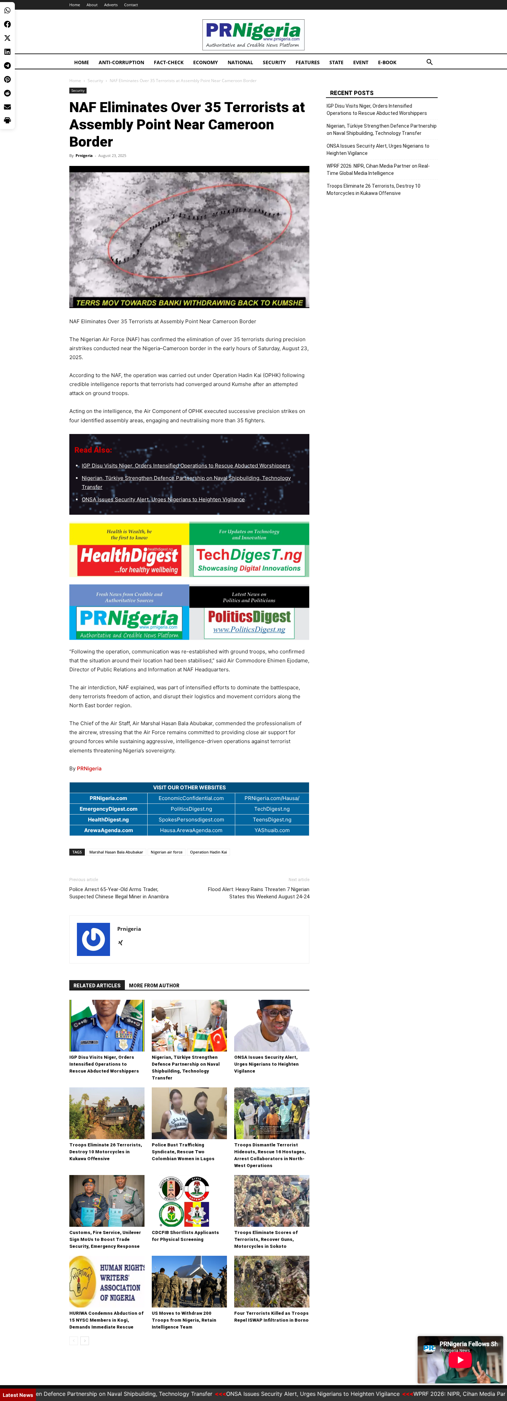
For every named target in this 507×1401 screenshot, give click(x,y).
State (336, 62)
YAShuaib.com (272, 830)
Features (308, 62)
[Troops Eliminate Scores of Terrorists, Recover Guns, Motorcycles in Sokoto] (271, 1201)
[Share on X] (7, 37)
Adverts (111, 4)
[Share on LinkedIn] (7, 51)
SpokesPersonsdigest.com (191, 819)
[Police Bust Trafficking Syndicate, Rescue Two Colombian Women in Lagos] (189, 1113)
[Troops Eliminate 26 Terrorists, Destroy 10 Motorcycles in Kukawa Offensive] (107, 1113)
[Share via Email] (7, 106)
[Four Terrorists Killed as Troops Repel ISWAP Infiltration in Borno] (271, 1282)
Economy (205, 62)
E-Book (387, 62)
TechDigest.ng (272, 809)
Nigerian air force (166, 852)
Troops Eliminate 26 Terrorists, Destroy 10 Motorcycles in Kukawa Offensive (105, 1151)
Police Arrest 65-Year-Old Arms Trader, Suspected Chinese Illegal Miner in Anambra (119, 893)
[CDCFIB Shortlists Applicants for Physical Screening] (189, 1201)
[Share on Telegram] (7, 65)
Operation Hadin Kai (208, 852)
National (240, 62)
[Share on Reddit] (7, 93)
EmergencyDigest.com (109, 809)
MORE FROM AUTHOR (154, 985)
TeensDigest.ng (272, 819)
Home (74, 4)
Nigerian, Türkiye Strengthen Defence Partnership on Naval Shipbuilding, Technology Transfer (382, 129)
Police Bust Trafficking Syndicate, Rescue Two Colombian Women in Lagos (183, 1151)
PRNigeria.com (108, 798)
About (92, 4)
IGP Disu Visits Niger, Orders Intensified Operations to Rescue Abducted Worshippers (186, 465)
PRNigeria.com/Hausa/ (272, 798)
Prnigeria (84, 155)
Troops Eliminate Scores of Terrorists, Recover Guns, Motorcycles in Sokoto (266, 1239)
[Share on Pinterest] (7, 79)
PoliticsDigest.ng (191, 809)
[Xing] (123, 943)
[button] (429, 63)
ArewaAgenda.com (108, 830)
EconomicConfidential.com (191, 798)
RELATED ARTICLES (97, 985)
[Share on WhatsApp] (7, 10)
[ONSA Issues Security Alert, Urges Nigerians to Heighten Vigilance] (271, 1026)
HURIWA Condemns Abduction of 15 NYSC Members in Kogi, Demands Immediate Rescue (106, 1320)
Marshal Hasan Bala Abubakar (116, 852)
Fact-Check (168, 62)
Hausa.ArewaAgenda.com (191, 830)
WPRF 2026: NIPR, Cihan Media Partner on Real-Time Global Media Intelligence (378, 169)
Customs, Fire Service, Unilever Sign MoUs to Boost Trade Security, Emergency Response (105, 1239)
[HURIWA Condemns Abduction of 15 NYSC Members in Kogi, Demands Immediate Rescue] (107, 1282)
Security (274, 62)
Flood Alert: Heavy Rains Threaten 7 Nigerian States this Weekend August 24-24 (258, 893)
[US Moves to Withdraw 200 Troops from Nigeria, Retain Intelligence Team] (189, 1282)
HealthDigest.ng (108, 819)
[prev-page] (73, 1340)
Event (360, 62)
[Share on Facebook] (7, 24)
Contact (131, 4)
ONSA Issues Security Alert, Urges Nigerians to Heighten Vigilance (163, 499)
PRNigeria (89, 768)
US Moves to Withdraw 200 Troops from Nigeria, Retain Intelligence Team (184, 1320)
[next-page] (84, 1340)
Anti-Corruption (121, 62)
